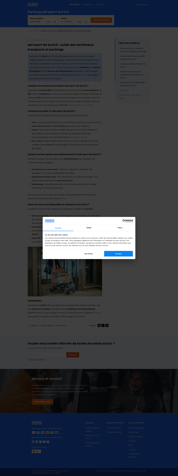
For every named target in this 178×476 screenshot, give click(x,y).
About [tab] (120, 228)
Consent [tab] (58, 228)
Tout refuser (88, 253)
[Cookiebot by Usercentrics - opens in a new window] (124, 220)
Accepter (118, 253)
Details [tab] (89, 228)
